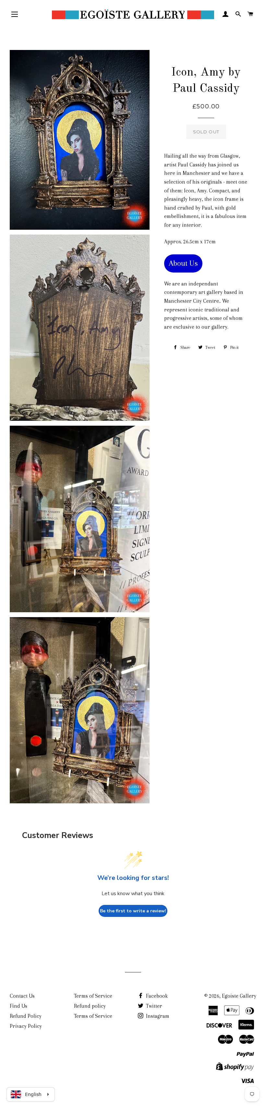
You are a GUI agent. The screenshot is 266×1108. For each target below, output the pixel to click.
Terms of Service (93, 996)
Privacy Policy (26, 1026)
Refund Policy (26, 1016)
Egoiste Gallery (239, 996)
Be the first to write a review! (133, 911)
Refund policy (90, 1006)
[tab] (183, 263)
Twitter (153, 1006)
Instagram (157, 1016)
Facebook (156, 996)
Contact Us (22, 996)
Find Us (18, 1006)
